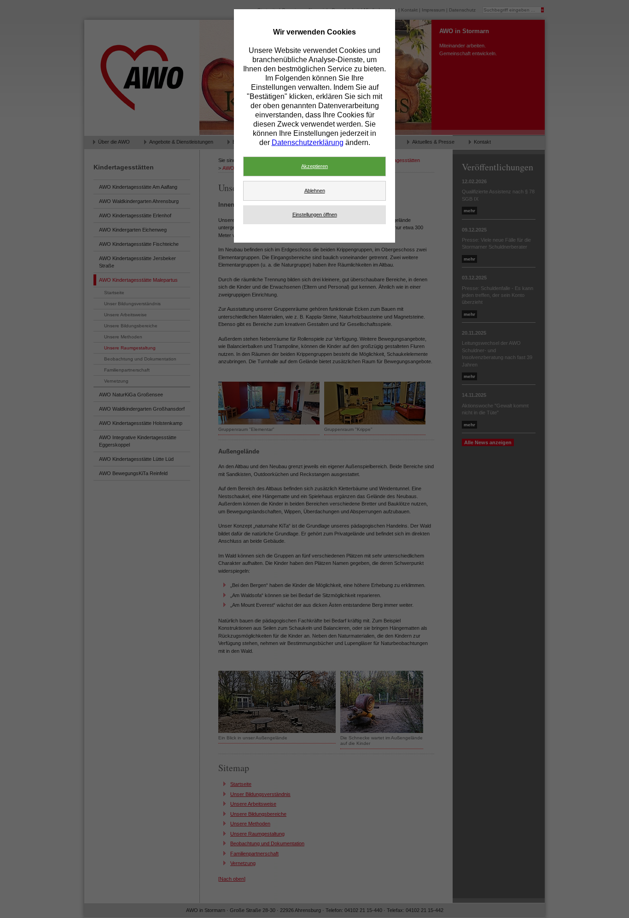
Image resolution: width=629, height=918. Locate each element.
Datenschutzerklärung (308, 142)
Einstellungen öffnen (314, 214)
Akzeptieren (314, 166)
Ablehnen (314, 190)
